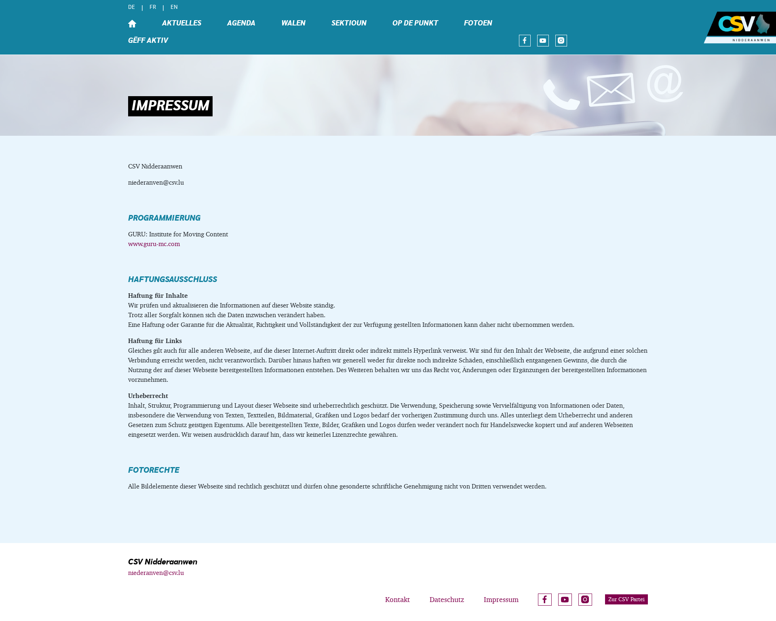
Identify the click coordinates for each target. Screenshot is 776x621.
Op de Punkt (415, 23)
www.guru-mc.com (154, 243)
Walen (293, 23)
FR (153, 7)
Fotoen (478, 23)
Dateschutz (447, 599)
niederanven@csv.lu (156, 572)
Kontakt (397, 599)
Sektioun (349, 23)
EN (174, 7)
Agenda (241, 23)
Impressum (501, 599)
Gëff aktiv (148, 40)
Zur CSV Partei (626, 599)
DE (131, 7)
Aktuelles (181, 23)
